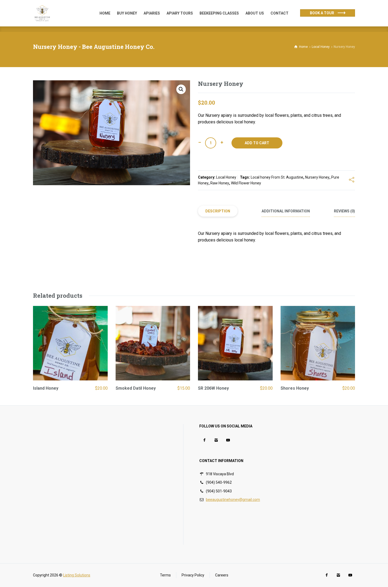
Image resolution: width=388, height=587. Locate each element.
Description (217, 211)
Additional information (286, 211)
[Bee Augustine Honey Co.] (42, 13)
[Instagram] (216, 440)
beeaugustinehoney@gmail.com (233, 499)
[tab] (218, 211)
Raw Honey (219, 183)
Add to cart (257, 143)
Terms (165, 575)
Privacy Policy (193, 575)
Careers (221, 575)
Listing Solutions (76, 575)
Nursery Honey (317, 177)
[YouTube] (228, 440)
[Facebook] (204, 440)
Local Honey (226, 177)
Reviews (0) (344, 211)
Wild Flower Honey (246, 183)
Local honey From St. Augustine (277, 177)
